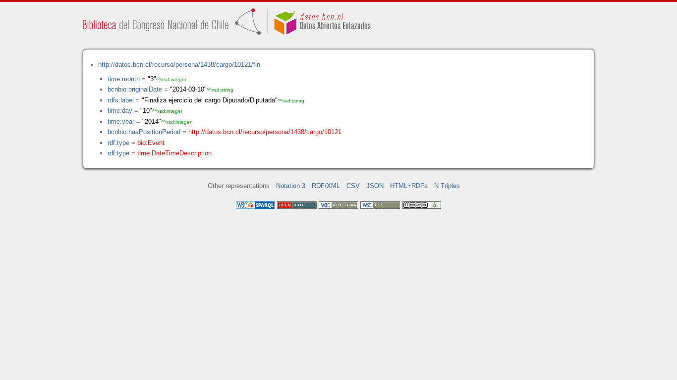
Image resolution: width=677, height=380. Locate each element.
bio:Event (151, 142)
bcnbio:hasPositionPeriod (144, 132)
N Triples (447, 186)
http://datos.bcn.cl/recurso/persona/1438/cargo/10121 (264, 132)
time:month (124, 79)
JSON (375, 186)
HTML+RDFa (409, 186)
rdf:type (118, 142)
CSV (353, 186)
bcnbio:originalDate (135, 89)
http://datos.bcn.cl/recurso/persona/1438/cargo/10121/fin (179, 64)
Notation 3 (290, 186)
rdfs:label (121, 100)
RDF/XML (326, 186)
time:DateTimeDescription (174, 153)
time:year (121, 121)
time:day (120, 110)
